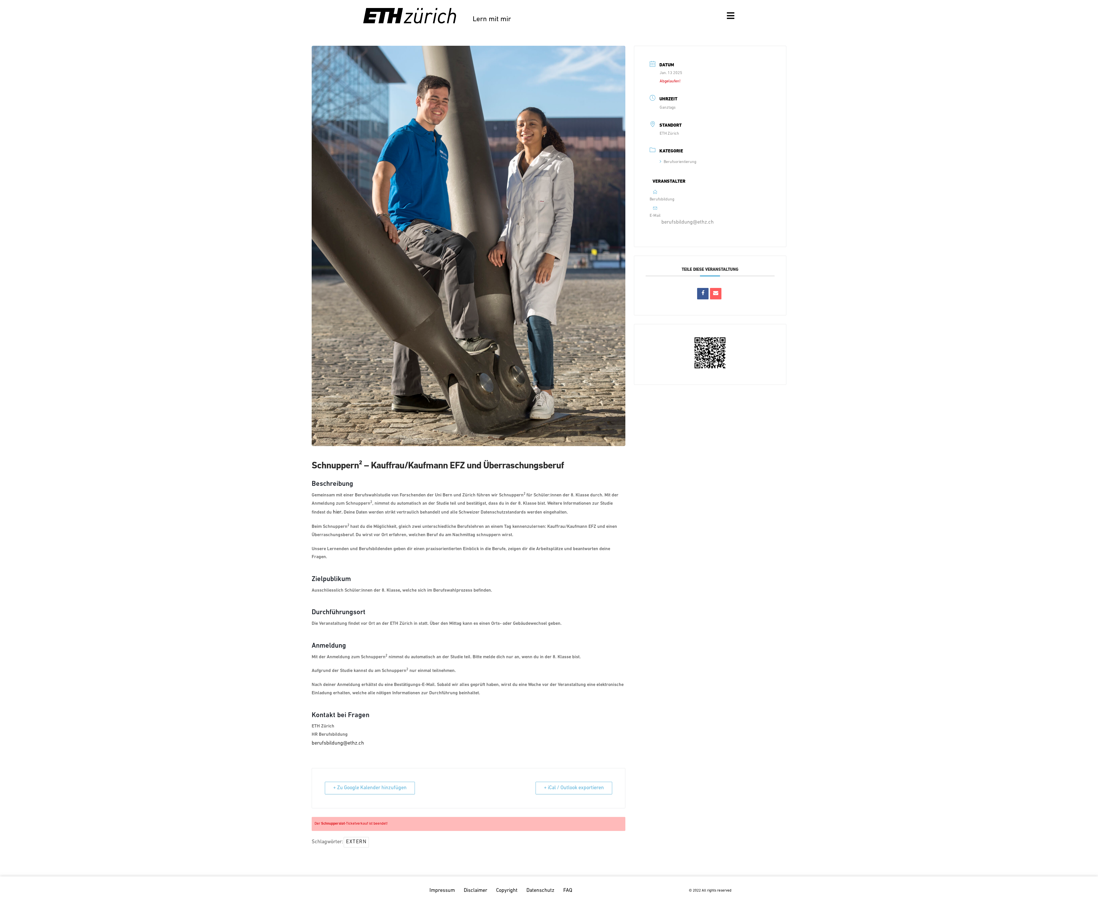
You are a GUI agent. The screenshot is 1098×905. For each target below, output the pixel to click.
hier (337, 512)
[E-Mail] (715, 293)
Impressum (442, 890)
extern (356, 842)
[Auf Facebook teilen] (703, 293)
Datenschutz (540, 890)
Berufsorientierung (680, 162)
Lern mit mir (492, 19)
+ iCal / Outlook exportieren (574, 788)
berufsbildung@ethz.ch (338, 743)
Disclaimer (475, 890)
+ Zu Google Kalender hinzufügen (370, 788)
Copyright (507, 890)
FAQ (567, 890)
